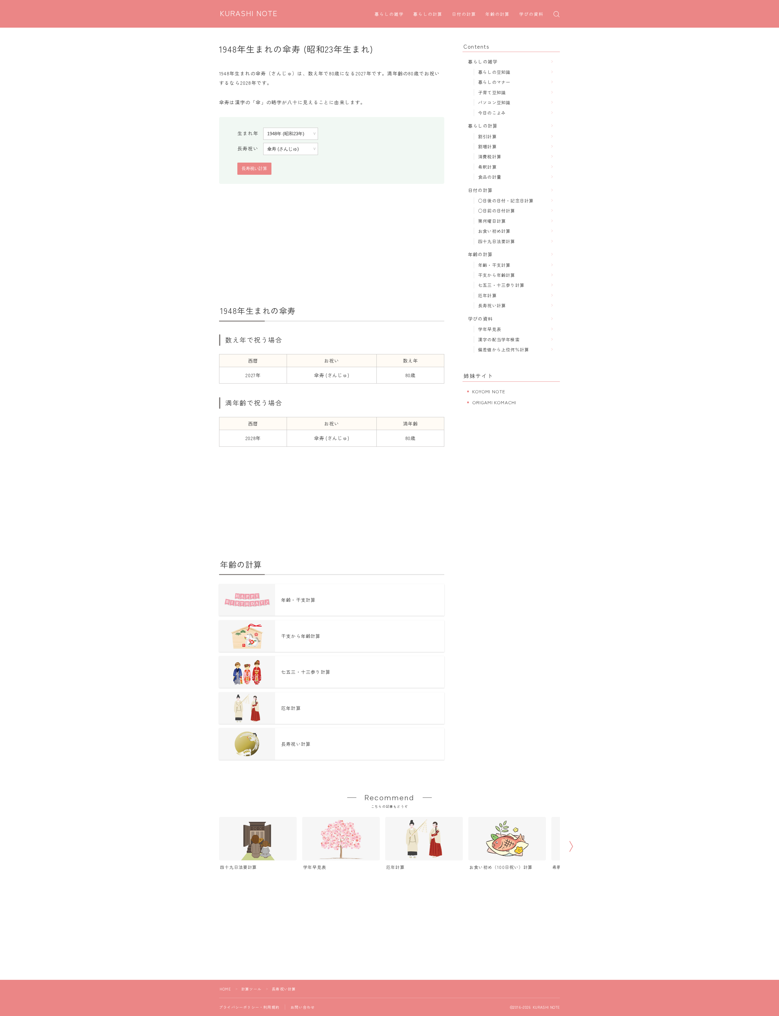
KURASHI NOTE (249, 13)
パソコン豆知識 (494, 102)
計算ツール (251, 988)
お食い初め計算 (494, 231)
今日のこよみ (492, 112)
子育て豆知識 (492, 92)
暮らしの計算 (428, 14)
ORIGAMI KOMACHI (494, 402)
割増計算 (487, 146)
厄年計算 (487, 295)
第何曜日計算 (492, 221)
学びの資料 (531, 14)
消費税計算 (489, 156)
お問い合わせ (303, 1007)
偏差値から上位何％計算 (503, 349)
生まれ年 (247, 133)
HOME (225, 988)
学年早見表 (489, 329)
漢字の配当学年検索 (499, 339)
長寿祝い (247, 148)
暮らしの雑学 (389, 14)
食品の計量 (489, 177)
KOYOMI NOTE (488, 391)
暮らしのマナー (494, 82)
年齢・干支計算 (494, 265)
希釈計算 (487, 167)
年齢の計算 (497, 14)
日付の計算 (464, 14)
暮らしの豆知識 (494, 72)
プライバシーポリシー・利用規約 (249, 1007)
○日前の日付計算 (496, 210)
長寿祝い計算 (492, 305)
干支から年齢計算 (496, 275)
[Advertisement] (331, 244)
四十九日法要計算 (496, 241)
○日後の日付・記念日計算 (505, 200)
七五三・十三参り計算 (501, 285)
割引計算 (487, 136)
